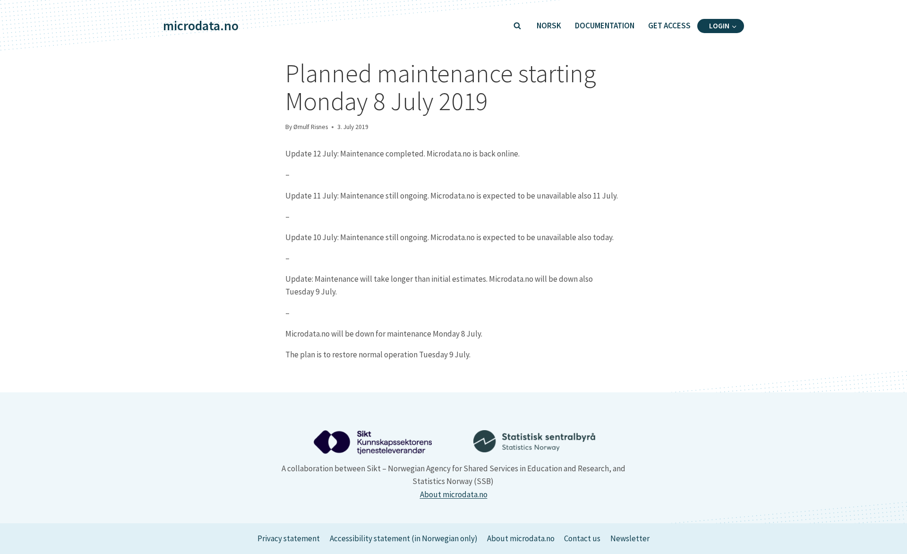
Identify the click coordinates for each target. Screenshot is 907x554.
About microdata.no (454, 494)
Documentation (604, 25)
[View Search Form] (517, 26)
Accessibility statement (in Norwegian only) (404, 538)
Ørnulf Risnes (310, 127)
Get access (669, 25)
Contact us (582, 538)
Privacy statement (288, 538)
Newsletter (630, 538)
